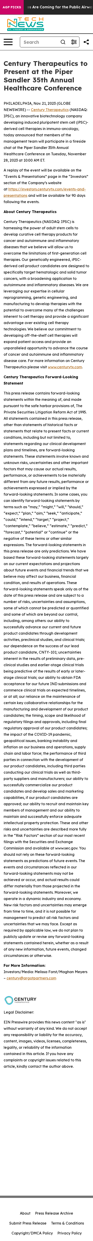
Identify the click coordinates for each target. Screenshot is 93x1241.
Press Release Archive (54, 1213)
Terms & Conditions (67, 1223)
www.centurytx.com (65, 367)
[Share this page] (86, 41)
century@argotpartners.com (31, 978)
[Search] (63, 42)
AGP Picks (12, 7)
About (25, 1213)
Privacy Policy (69, 1233)
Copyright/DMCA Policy (32, 1233)
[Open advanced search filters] (73, 42)
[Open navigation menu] (8, 41)
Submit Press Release (27, 1223)
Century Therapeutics (50, 109)
